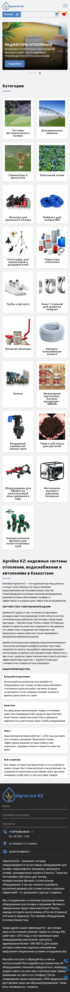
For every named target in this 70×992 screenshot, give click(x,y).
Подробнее (14, 63)
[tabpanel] (35, 46)
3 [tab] (40, 73)
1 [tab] (30, 73)
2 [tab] (35, 73)
